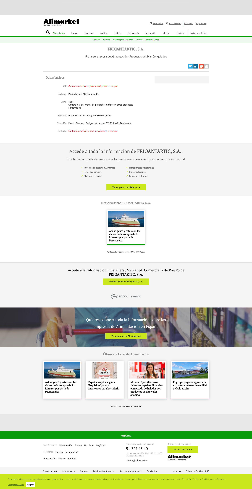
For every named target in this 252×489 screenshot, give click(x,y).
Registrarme (201, 23)
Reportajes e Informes (123, 39)
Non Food (89, 33)
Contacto (84, 471)
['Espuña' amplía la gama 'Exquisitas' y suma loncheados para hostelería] (105, 380)
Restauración (133, 33)
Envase (74, 33)
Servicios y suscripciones (130, 471)
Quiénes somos (50, 471)
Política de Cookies (194, 471)
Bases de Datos (152, 39)
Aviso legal (178, 471)
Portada (96, 39)
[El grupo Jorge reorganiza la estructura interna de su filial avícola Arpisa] (190, 380)
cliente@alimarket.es (137, 460)
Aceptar (30, 485)
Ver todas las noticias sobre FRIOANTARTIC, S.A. (126, 252)
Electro (166, 33)
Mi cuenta (188, 23)
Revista (139, 39)
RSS (207, 471)
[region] (126, 481)
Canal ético (152, 471)
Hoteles (118, 33)
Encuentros (158, 23)
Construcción (150, 33)
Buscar (48, 32)
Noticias (106, 39)
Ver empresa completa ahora (126, 187)
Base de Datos (175, 23)
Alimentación (59, 33)
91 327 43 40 (137, 448)
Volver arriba (126, 436)
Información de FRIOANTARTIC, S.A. (126, 281)
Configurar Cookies (16, 485)
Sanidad (180, 33)
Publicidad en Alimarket (103, 471)
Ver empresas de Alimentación (126, 336)
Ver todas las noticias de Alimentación (126, 406)
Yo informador (68, 471)
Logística (103, 33)
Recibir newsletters (198, 33)
